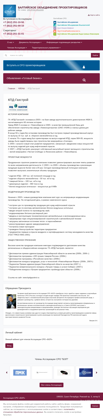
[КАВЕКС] (86, 372)
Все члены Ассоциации (51, 385)
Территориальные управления (45, 48)
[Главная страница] (9, 11)
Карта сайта (95, 15)
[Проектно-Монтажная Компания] (20, 372)
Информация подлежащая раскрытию (64, 42)
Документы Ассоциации (29, 42)
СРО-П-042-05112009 (35, 10)
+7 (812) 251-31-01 (13, 33)
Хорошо (95, 406)
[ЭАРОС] (64, 372)
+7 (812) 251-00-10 (13, 25)
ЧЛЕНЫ (21, 88)
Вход (9, 346)
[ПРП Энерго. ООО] (42, 372)
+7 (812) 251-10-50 (13, 22)
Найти (95, 55)
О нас (10, 42)
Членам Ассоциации (16, 48)
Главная (11, 88)
